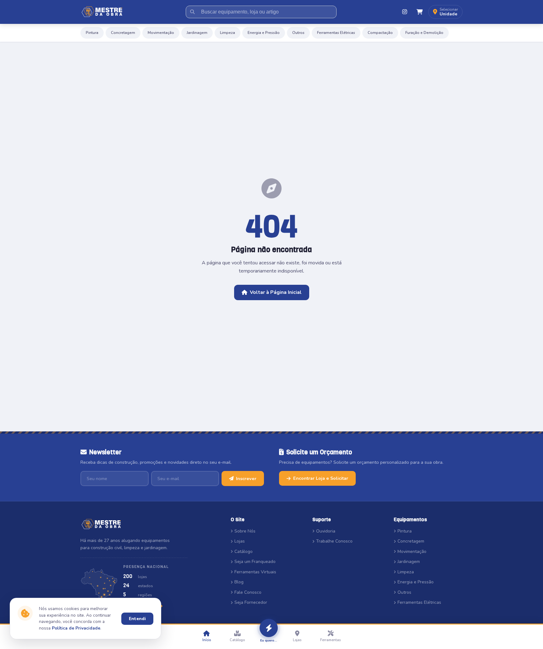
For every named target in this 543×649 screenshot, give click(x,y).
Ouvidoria (325, 531)
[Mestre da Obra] (102, 12)
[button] (445, 12)
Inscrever (246, 478)
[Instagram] (404, 12)
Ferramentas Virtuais (255, 572)
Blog (239, 582)
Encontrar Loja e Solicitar (320, 478)
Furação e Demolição (424, 32)
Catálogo (243, 551)
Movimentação (161, 32)
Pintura (92, 32)
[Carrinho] (419, 12)
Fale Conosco (247, 592)
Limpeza (227, 32)
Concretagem (123, 32)
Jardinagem (197, 32)
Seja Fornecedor (250, 602)
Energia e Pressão (264, 32)
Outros (298, 32)
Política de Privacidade (76, 628)
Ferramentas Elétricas (336, 32)
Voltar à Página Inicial (276, 292)
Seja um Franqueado (255, 562)
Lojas (239, 541)
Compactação (380, 32)
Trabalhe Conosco (334, 541)
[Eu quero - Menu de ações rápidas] (269, 628)
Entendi (137, 619)
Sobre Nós (244, 531)
